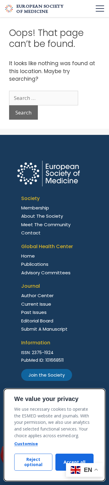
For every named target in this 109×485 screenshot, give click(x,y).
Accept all (74, 462)
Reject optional (33, 461)
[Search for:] (43, 98)
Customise (26, 444)
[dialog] (54, 434)
